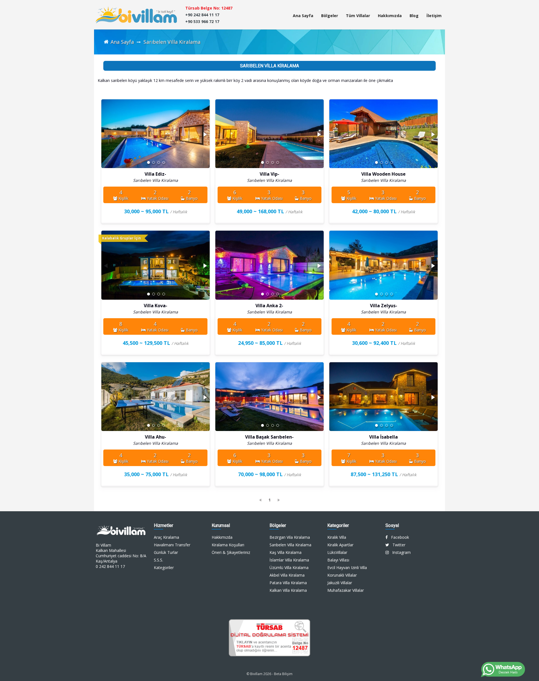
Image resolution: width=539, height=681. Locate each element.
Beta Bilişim (283, 673)
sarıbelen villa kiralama (171, 41)
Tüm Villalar (358, 15)
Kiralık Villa (336, 537)
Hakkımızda (390, 15)
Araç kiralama (166, 537)
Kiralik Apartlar (340, 544)
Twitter (397, 544)
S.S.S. (158, 560)
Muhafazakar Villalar (345, 590)
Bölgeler (329, 15)
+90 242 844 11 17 (202, 14)
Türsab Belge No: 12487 (208, 8)
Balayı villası (338, 560)
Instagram (400, 552)
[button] (204, 134)
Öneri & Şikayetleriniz (231, 552)
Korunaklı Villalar (342, 575)
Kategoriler (164, 567)
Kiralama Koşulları (228, 544)
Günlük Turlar (166, 552)
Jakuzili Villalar (339, 582)
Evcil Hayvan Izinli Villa (347, 567)
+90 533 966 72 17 (202, 21)
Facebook (398, 537)
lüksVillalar (337, 552)
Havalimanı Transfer (172, 544)
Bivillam (256, 673)
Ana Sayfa (303, 15)
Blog (414, 15)
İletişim (434, 15)
